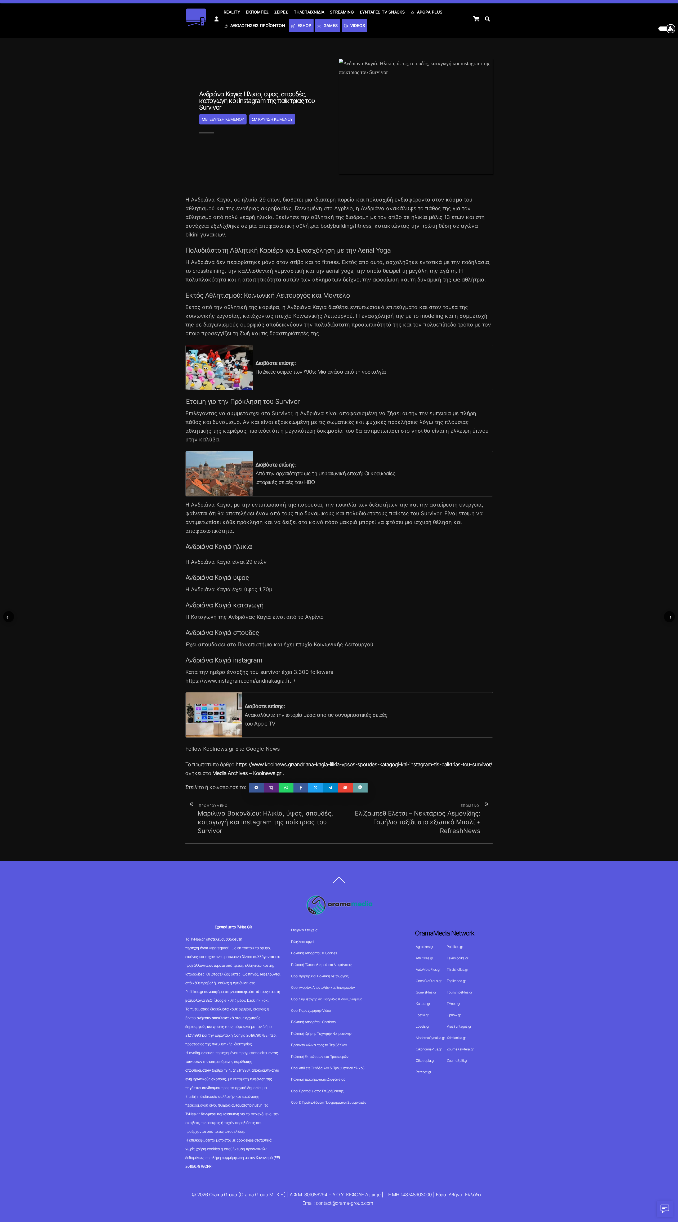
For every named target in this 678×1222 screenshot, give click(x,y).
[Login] (216, 19)
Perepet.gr (423, 1072)
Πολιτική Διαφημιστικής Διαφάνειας (318, 1079)
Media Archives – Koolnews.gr (247, 773)
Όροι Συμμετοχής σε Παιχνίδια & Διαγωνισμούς (326, 999)
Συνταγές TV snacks (382, 12)
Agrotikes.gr (424, 947)
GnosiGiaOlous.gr (428, 981)
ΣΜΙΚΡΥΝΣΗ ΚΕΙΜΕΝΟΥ (272, 119)
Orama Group (223, 1194)
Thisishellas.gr (457, 969)
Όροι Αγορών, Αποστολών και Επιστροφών (323, 987)
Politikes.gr (455, 947)
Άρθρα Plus (429, 12)
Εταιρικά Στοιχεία (304, 930)
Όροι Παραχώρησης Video (311, 1010)
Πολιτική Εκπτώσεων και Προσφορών (320, 1056)
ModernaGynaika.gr (430, 1038)
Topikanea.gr (456, 981)
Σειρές (281, 12)
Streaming (342, 12)
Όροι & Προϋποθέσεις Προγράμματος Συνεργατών (329, 1102)
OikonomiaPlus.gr (429, 1049)
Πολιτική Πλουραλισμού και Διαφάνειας (321, 965)
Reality (232, 12)
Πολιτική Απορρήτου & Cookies (314, 953)
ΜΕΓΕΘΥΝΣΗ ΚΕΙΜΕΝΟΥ (223, 119)
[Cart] (476, 19)
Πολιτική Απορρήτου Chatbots (313, 1022)
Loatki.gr (422, 1015)
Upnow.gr (454, 1015)
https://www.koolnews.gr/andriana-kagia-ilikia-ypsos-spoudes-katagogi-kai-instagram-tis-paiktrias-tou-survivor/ (364, 764)
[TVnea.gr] (196, 24)
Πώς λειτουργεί (302, 941)
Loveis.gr (422, 1026)
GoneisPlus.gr (426, 992)
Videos (357, 25)
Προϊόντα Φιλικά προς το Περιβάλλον (319, 1045)
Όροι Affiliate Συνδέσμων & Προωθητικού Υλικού (327, 1068)
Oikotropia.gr (425, 1060)
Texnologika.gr (457, 958)
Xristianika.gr (456, 1038)
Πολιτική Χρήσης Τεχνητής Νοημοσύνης (321, 1033)
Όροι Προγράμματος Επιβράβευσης (317, 1091)
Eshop (303, 25)
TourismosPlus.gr (459, 992)
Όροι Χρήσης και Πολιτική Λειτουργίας (320, 976)
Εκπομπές (257, 12)
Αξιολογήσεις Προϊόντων (257, 25)
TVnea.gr (453, 1003)
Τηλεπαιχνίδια (309, 12)
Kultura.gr (423, 1003)
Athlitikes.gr (424, 958)
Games (330, 25)
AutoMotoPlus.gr (428, 969)
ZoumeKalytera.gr (460, 1049)
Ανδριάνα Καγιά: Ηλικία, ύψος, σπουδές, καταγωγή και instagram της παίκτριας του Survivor (257, 100)
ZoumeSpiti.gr (457, 1060)
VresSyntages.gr (459, 1026)
